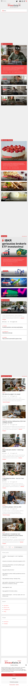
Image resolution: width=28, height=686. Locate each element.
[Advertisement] (14, 26)
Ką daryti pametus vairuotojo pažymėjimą (12, 327)
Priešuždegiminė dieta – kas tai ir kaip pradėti (13, 479)
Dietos (3, 392)
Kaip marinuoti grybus (8, 189)
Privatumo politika (12, 684)
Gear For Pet (6, 607)
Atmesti (14, 678)
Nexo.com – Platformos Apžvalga (11, 285)
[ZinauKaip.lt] (14, 7)
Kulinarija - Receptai (7, 140)
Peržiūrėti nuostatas (14, 682)
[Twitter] (16, 1)
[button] (26, 665)
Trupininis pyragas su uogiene (10, 178)
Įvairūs (4, 419)
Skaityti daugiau (6, 402)
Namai (4, 89)
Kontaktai (17, 684)
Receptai (5, 176)
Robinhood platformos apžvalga (10, 295)
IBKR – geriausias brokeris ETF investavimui (13, 255)
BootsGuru (6, 621)
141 (12, 547)
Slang (5, 611)
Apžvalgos (4, 236)
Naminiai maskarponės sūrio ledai (11, 199)
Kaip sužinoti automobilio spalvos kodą (12, 338)
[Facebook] (24, 1)
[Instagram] (22, 1)
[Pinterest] (20, 1)
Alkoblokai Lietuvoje (7, 333)
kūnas (3, 448)
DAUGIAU (24, 376)
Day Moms (6, 605)
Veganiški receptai (7, 156)
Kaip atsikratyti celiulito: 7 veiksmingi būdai (12, 450)
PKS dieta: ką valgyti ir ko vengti (11, 394)
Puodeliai (6, 623)
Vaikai (4, 59)
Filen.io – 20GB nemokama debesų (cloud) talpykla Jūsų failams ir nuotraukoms (13, 273)
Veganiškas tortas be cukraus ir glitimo (12, 159)
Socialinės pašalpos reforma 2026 (11, 507)
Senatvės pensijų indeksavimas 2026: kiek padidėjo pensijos (14, 421)
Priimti (14, 674)
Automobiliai (5, 331)
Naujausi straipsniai (6, 376)
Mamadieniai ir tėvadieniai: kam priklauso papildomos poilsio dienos (12, 534)
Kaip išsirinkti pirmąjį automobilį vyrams (12, 311)
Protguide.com (7, 609)
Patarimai (5, 309)
